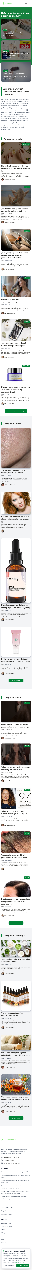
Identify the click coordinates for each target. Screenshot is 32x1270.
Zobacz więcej (16, 680)
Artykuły (4, 1168)
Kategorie (5, 1219)
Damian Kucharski (9, 619)
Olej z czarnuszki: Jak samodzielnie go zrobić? (14, 1172)
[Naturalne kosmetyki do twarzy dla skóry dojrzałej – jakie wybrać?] (16, 153)
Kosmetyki (4, 1236)
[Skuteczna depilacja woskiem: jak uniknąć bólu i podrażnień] (16, 29)
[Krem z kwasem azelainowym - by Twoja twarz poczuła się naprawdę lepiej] (16, 374)
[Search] (28, 3)
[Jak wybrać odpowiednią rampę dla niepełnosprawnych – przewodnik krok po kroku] (16, 240)
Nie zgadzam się (9, 1265)
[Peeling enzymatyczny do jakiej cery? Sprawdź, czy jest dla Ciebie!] (16, 642)
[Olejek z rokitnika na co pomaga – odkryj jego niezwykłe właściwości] (16, 1084)
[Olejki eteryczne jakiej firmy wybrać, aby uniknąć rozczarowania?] (16, 996)
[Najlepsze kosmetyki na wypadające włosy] (16, 286)
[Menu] (26, 3)
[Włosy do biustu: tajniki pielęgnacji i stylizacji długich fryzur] (16, 754)
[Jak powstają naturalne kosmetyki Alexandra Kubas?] (16, 948)
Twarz (3, 1229)
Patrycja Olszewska (10, 484)
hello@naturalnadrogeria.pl (12, 1163)
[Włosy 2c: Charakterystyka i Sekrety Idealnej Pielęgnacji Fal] (16, 798)
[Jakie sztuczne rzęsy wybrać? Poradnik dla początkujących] (16, 330)
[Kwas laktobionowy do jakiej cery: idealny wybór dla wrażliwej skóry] (16, 570)
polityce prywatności (19, 1262)
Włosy (3, 1233)
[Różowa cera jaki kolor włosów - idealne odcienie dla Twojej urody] (16, 503)
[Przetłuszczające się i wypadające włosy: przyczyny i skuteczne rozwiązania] (16, 886)
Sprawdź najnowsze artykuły (16, 411)
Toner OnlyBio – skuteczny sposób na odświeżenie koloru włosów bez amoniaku (15, 76)
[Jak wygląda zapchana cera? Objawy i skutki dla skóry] (16, 448)
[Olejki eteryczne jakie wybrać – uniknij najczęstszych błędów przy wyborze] (16, 1042)
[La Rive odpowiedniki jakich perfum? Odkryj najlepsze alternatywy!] (16, 50)
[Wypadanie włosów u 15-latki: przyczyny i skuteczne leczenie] (16, 842)
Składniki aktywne (6, 1226)
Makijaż (3, 1242)
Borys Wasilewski (9, 531)
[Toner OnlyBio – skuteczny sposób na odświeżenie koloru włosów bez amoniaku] (16, 72)
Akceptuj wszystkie (23, 1265)
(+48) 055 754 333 (9, 1160)
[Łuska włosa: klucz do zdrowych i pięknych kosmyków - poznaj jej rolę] (16, 711)
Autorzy (4, 1204)
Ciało (2, 1239)
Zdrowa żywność (6, 1223)
